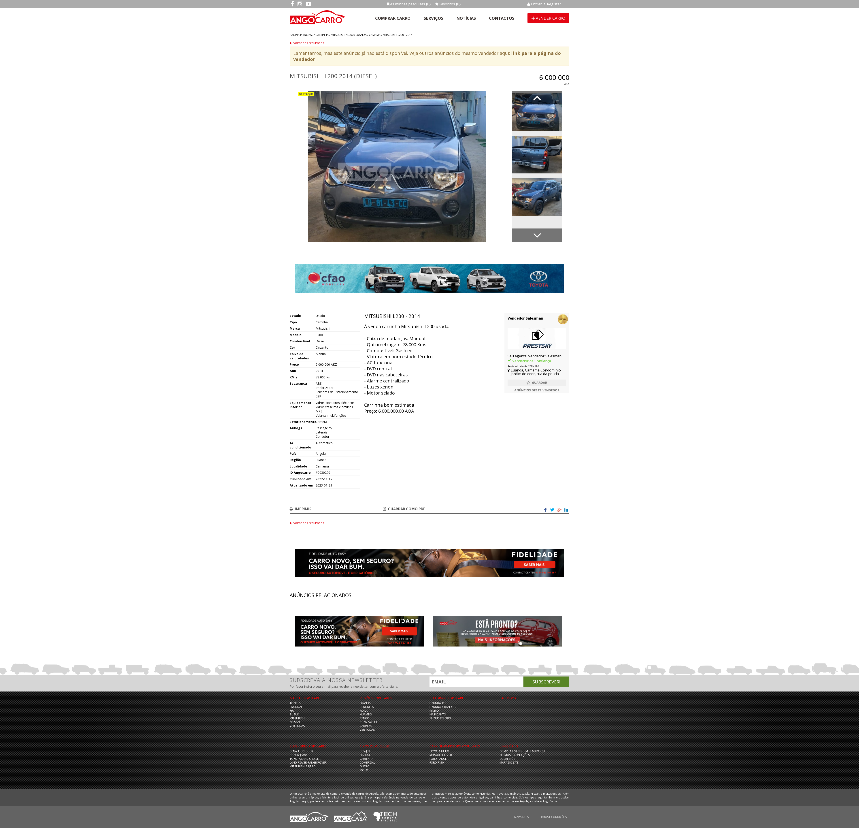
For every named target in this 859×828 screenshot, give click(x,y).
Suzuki (295, 714)
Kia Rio (434, 711)
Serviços (433, 18)
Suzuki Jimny (299, 755)
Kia (292, 711)
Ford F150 (437, 762)
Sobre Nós (507, 759)
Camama (375, 35)
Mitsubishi (338, 35)
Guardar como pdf (406, 508)
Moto (364, 770)
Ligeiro (365, 755)
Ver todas (297, 726)
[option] (397, 166)
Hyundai (296, 707)
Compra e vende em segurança (522, 751)
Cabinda (366, 726)
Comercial (367, 762)
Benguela (367, 707)
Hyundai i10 (438, 703)
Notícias (466, 18)
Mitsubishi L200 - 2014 (397, 35)
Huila (364, 711)
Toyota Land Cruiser (305, 759)
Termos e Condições (515, 755)
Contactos (501, 18)
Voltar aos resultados (308, 43)
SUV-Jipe (365, 751)
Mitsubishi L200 (441, 755)
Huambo (366, 714)
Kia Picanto (438, 714)
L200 (350, 35)
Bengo (364, 718)
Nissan (295, 722)
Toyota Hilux (439, 751)
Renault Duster (301, 751)
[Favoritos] (537, 383)
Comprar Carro (392, 18)
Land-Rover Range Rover (308, 762)
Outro (365, 766)
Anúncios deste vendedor (536, 390)
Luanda (361, 35)
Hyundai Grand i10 (443, 707)
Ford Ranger (439, 759)
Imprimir (303, 508)
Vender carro (550, 18)
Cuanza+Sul (369, 722)
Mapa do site (509, 762)
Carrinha (322, 35)
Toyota (295, 703)
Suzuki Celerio (440, 718)
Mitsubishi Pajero (303, 766)
